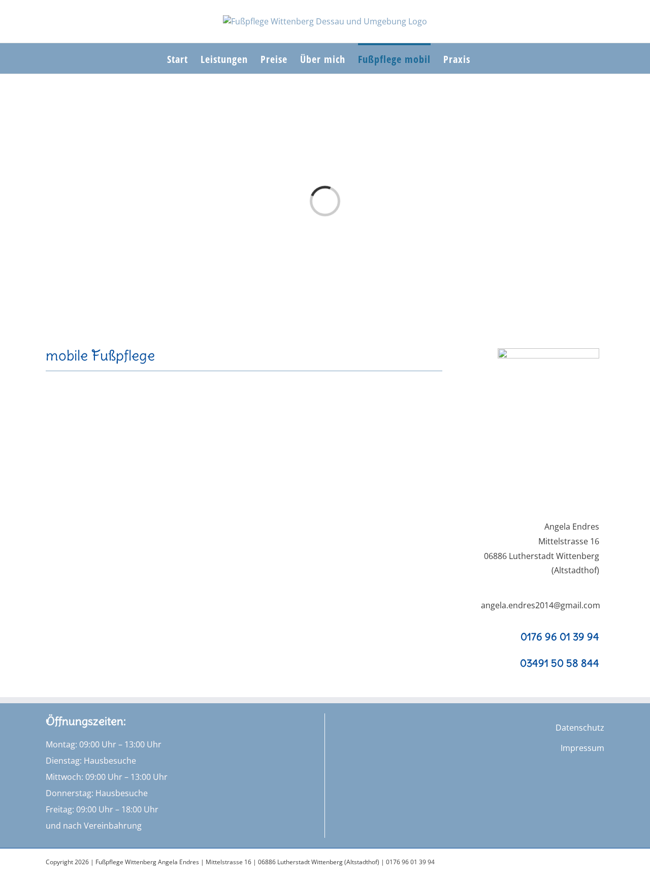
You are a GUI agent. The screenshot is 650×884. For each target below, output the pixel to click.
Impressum (582, 748)
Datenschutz (580, 727)
